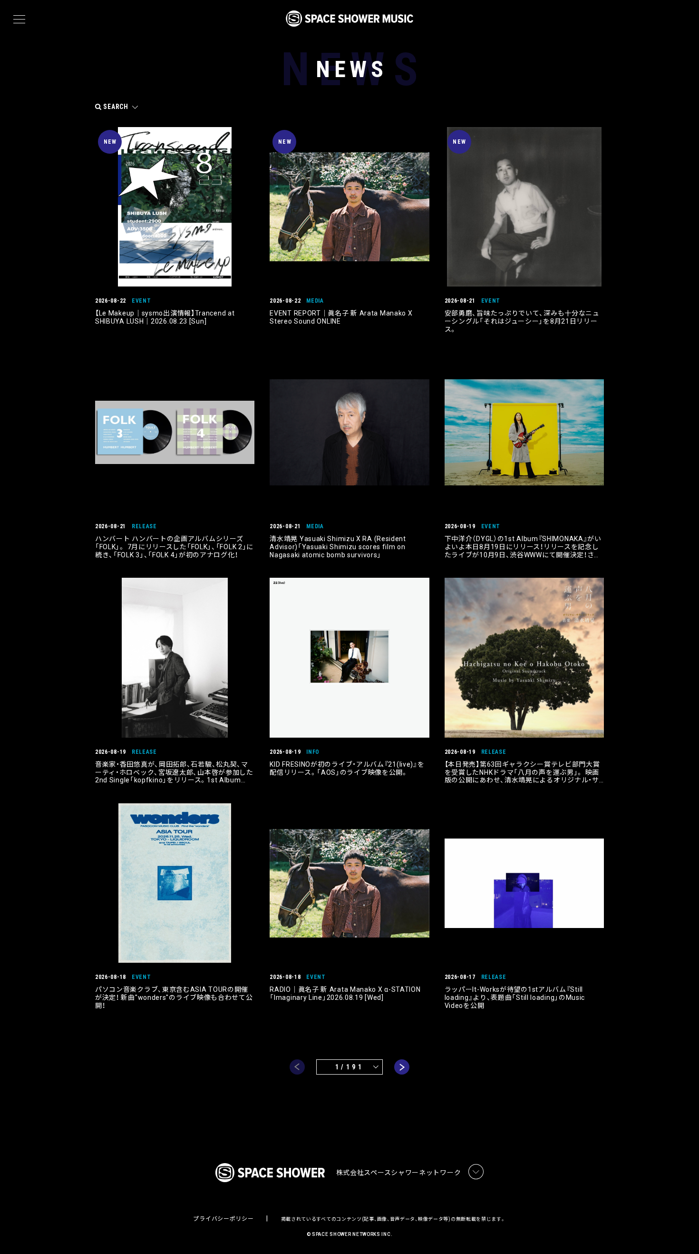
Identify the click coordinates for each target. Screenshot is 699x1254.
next (401, 1067)
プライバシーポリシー (223, 1218)
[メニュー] (19, 19)
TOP (680, 1231)
